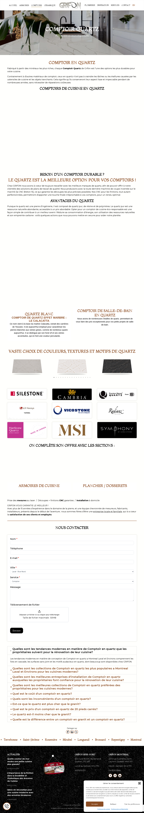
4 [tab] (61, 377)
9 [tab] (72, 377)
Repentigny (105, 739)
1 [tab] (54, 377)
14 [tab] (83, 377)
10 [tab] (74, 377)
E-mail (14, 558)
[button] (139, 783)
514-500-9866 (115, 770)
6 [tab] (65, 377)
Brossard (87, 739)
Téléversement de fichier (24, 604)
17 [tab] (90, 377)
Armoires (24, 5)
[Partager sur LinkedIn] (72, 732)
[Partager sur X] (76, 732)
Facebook (110, 775)
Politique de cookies (103, 809)
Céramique (49, 5)
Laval (137, 739)
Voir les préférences (132, 804)
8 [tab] (70, 377)
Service (15, 577)
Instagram (115, 775)
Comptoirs (36, 5)
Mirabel (54, 739)
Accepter (94, 804)
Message (15, 587)
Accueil (13, 5)
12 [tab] (79, 377)
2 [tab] (56, 377)
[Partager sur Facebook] (68, 732)
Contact (126, 5)
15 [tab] (85, 377)
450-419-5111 (80, 770)
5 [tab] (63, 377)
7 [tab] (67, 377)
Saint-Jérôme (18, 739)
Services (115, 5)
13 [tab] (81, 377)
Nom (13, 539)
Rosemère (38, 739)
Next (135, 369)
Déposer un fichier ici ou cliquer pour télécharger (39, 615)
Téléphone (16, 548)
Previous (10, 369)
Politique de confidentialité (119, 809)
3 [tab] (58, 377)
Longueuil (71, 739)
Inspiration (103, 5)
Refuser (113, 804)
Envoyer (16, 630)
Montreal (123, 739)
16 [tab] (88, 377)
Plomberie (90, 5)
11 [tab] (76, 377)
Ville (13, 567)
